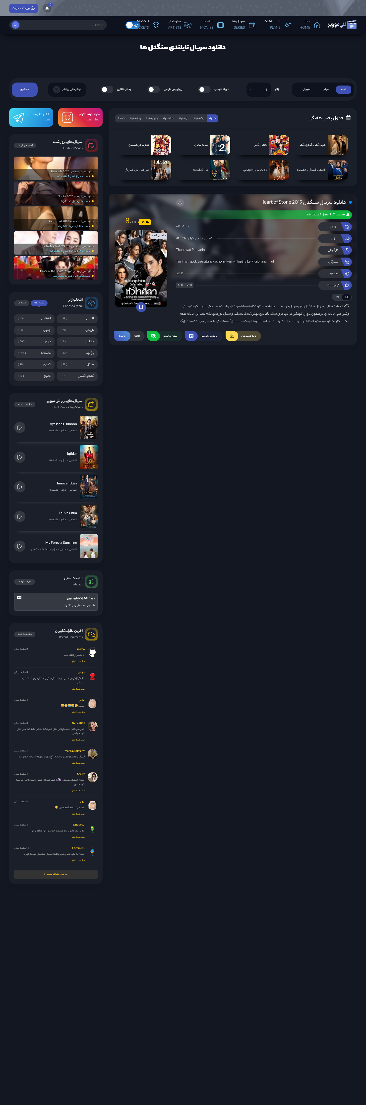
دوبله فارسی (221, 89)
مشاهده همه (25, 404)
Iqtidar (72, 454)
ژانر (277, 89)
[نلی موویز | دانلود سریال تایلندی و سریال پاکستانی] (342, 23)
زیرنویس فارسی (173, 89)
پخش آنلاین (124, 89)
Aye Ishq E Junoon (63, 424)
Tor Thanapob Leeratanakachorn (200, 262)
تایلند (179, 273)
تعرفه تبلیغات (24, 582)
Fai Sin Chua (68, 513)
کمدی (34, 549)
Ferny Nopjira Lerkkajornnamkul (250, 262)
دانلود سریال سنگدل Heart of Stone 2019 (303, 203)
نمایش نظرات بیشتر (57, 874)
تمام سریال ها (25, 145)
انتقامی (209, 238)
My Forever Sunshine (61, 543)
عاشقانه (181, 238)
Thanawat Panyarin (190, 250)
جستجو (24, 89)
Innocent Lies (67, 484)
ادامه (129, 336)
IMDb (144, 222)
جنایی (199, 238)
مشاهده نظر (78, 661)
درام (191, 238)
